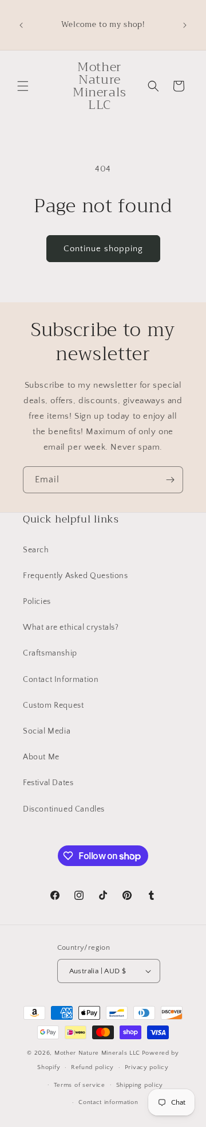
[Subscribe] (170, 479)
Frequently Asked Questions (75, 575)
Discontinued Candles (64, 809)
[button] (22, 86)
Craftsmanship (50, 653)
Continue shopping (103, 249)
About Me (41, 757)
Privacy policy (147, 1067)
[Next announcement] (184, 25)
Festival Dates (48, 782)
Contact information (108, 1102)
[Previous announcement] (21, 25)
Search (36, 550)
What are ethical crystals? (71, 627)
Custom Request (53, 705)
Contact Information (60, 679)
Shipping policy (140, 1085)
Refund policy (92, 1067)
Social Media (46, 731)
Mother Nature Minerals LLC (97, 1053)
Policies (37, 601)
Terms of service (79, 1085)
